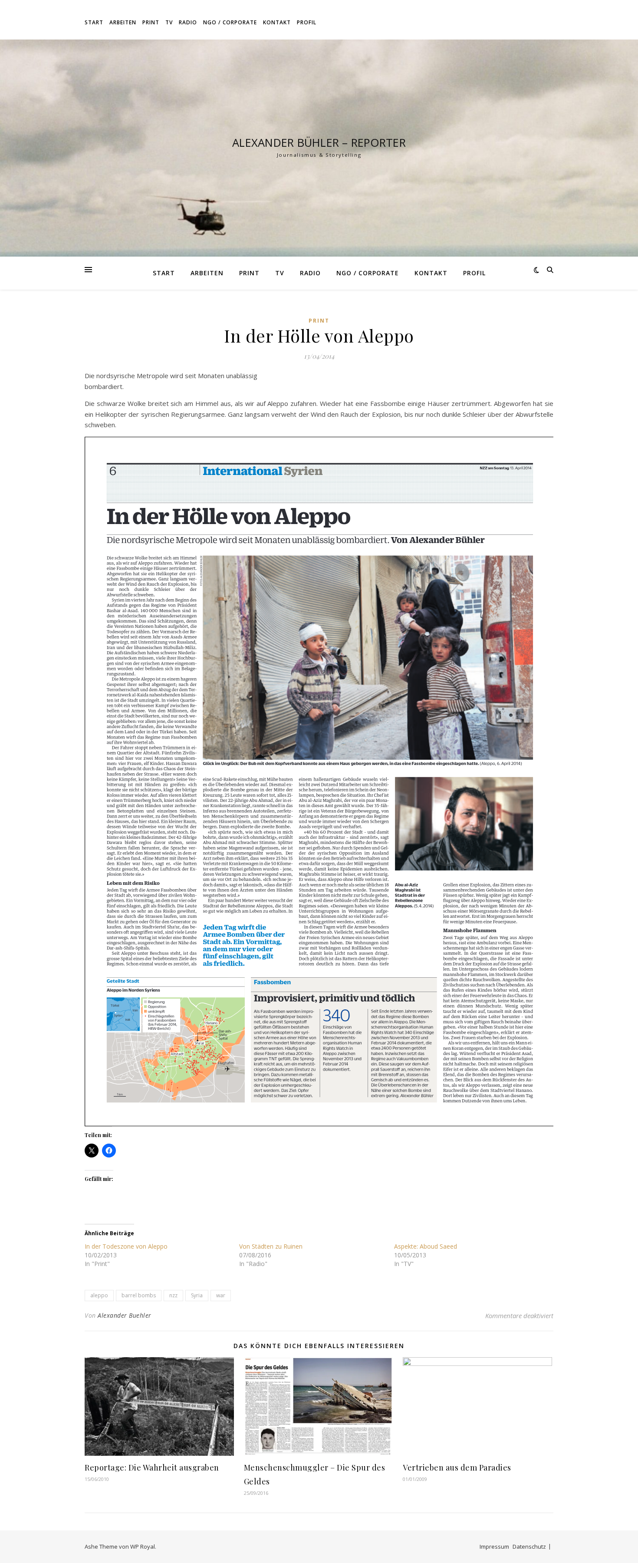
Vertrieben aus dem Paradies (457, 1467)
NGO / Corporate (230, 22)
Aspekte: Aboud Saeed (425, 1246)
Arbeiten (122, 22)
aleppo (99, 1295)
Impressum (494, 1546)
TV (169, 22)
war (220, 1295)
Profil (306, 22)
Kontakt (277, 22)
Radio (188, 22)
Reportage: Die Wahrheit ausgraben (152, 1467)
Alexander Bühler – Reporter (319, 142)
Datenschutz (529, 1546)
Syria (197, 1295)
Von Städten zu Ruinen (271, 1246)
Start (94, 22)
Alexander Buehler (124, 1315)
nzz (173, 1295)
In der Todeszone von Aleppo (126, 1246)
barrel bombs (139, 1295)
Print (150, 22)
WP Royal (142, 1546)
